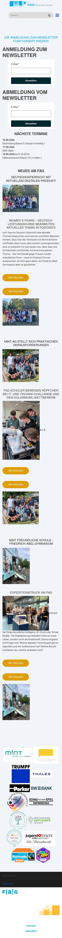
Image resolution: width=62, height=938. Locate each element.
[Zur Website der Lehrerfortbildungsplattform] (14, 838)
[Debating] (17, 801)
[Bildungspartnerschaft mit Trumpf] (20, 773)
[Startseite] (31, 4)
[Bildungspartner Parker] (20, 788)
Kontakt (31, 926)
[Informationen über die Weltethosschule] (18, 820)
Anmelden (31, 80)
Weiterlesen (18, 278)
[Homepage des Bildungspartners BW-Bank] (41, 788)
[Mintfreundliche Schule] (18, 755)
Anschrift (31, 931)
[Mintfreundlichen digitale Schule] (45, 755)
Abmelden (31, 123)
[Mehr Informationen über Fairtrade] (23, 855)
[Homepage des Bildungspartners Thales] (41, 773)
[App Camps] (39, 820)
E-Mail (14, 64)
